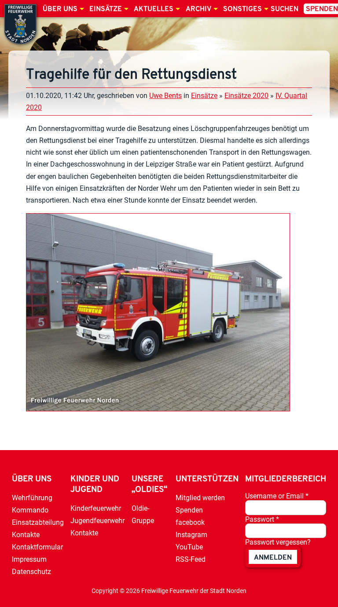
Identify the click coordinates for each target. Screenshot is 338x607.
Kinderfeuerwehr (95, 508)
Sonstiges (242, 9)
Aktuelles (153, 9)
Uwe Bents (165, 95)
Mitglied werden (200, 498)
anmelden (273, 557)
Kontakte (26, 535)
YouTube (189, 547)
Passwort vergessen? (278, 542)
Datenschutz (31, 571)
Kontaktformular (37, 547)
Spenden (189, 510)
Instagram (191, 535)
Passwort (262, 519)
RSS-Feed (191, 559)
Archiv (198, 9)
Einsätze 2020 (246, 95)
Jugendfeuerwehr (97, 520)
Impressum (29, 559)
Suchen (284, 9)
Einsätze (105, 9)
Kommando (30, 510)
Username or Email (277, 496)
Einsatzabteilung (38, 522)
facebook (190, 522)
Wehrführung (32, 498)
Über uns (60, 9)
